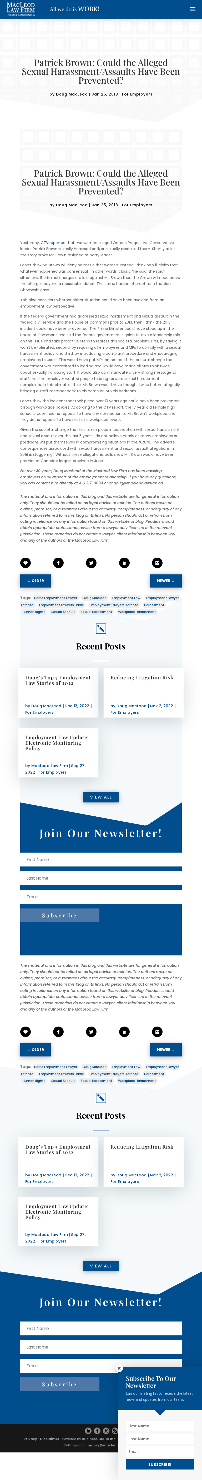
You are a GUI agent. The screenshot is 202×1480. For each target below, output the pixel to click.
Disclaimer (49, 1439)
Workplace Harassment (137, 612)
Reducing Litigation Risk (141, 677)
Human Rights (34, 612)
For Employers (137, 94)
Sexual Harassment (96, 612)
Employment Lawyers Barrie (61, 605)
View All (101, 797)
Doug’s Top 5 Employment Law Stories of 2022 (58, 680)
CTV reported (53, 242)
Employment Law (126, 598)
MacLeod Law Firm (49, 765)
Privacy (30, 1439)
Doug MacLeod (72, 94)
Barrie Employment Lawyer (55, 598)
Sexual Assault (63, 612)
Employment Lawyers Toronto (114, 605)
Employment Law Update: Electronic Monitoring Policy (57, 742)
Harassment (154, 605)
